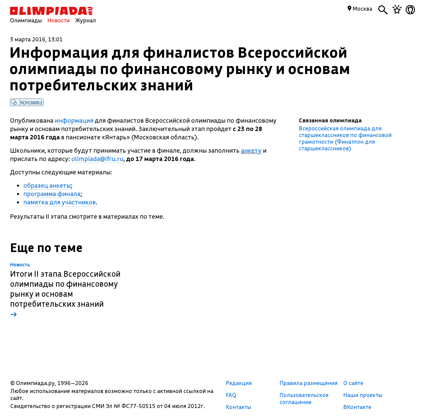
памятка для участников (59, 202)
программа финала (51, 194)
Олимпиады (26, 20)
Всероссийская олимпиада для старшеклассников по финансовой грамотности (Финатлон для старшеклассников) (345, 138)
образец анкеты (47, 185)
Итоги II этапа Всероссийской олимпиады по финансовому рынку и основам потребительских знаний (65, 290)
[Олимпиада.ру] (51, 11)
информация (74, 120)
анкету (251, 150)
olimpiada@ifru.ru (97, 159)
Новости (58, 20)
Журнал (85, 20)
